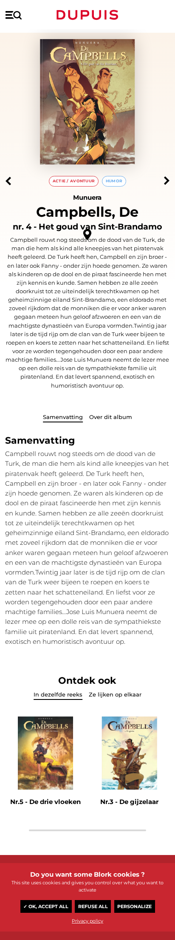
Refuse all (93, 906)
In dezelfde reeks (58, 694)
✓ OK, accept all (45, 906)
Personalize (134, 906)
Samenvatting (63, 416)
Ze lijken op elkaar (115, 694)
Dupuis (87, 15)
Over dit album (110, 416)
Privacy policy (87, 921)
